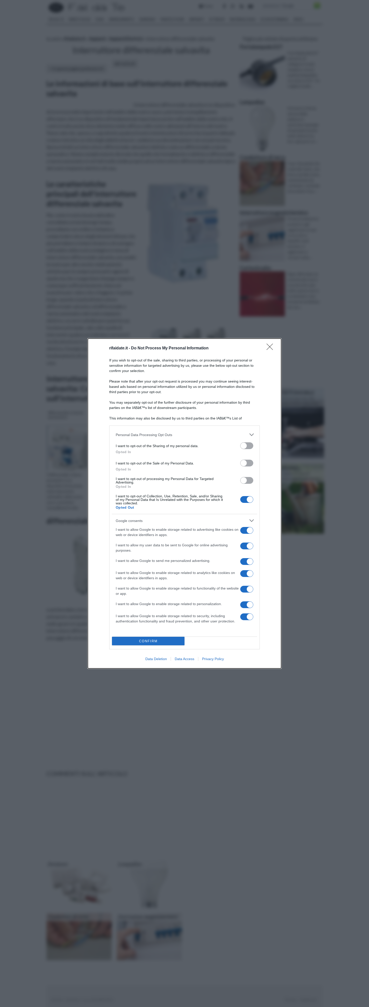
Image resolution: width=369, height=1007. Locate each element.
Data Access (184, 659)
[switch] (246, 445)
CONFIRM (148, 641)
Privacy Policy (213, 659)
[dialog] (184, 503)
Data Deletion (156, 659)
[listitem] (184, 434)
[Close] (271, 348)
